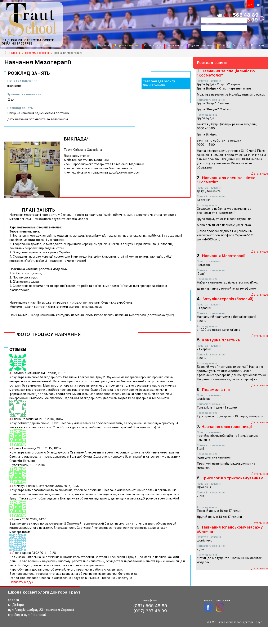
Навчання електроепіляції (226, 426)
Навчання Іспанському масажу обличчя (230, 529)
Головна (103, 45)
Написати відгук (21, 582)
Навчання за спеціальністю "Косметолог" (226, 73)
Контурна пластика (221, 340)
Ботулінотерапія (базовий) (228, 299)
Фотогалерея (174, 45)
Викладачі (239, 45)
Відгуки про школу (201, 45)
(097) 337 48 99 (150, 610)
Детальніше (259, 173)
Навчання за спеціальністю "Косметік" (226, 180)
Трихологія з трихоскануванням (232, 478)
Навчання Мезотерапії (223, 256)
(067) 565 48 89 (150, 605)
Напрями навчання (126, 45)
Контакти (257, 45)
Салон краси (152, 45)
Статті (223, 45)
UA (250, 5)
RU (259, 5)
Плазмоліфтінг (216, 389)
